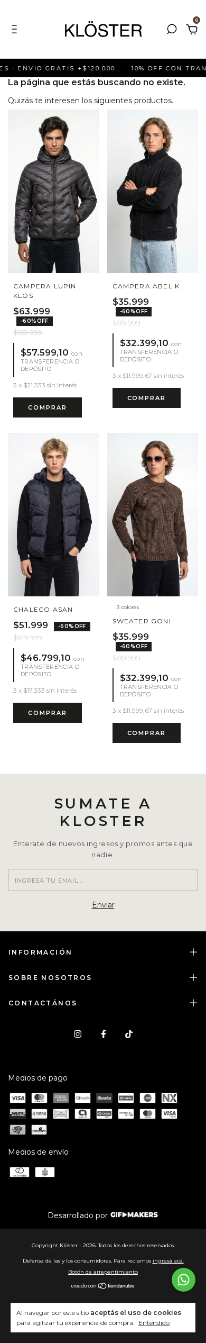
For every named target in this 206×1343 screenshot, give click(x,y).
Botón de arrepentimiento (103, 1271)
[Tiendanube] (103, 1287)
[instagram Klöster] (77, 1034)
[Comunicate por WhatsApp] (183, 1280)
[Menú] (16, 31)
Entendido (154, 1323)
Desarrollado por (79, 1215)
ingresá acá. (168, 1260)
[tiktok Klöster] (129, 1034)
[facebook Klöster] (103, 1034)
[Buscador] (172, 31)
